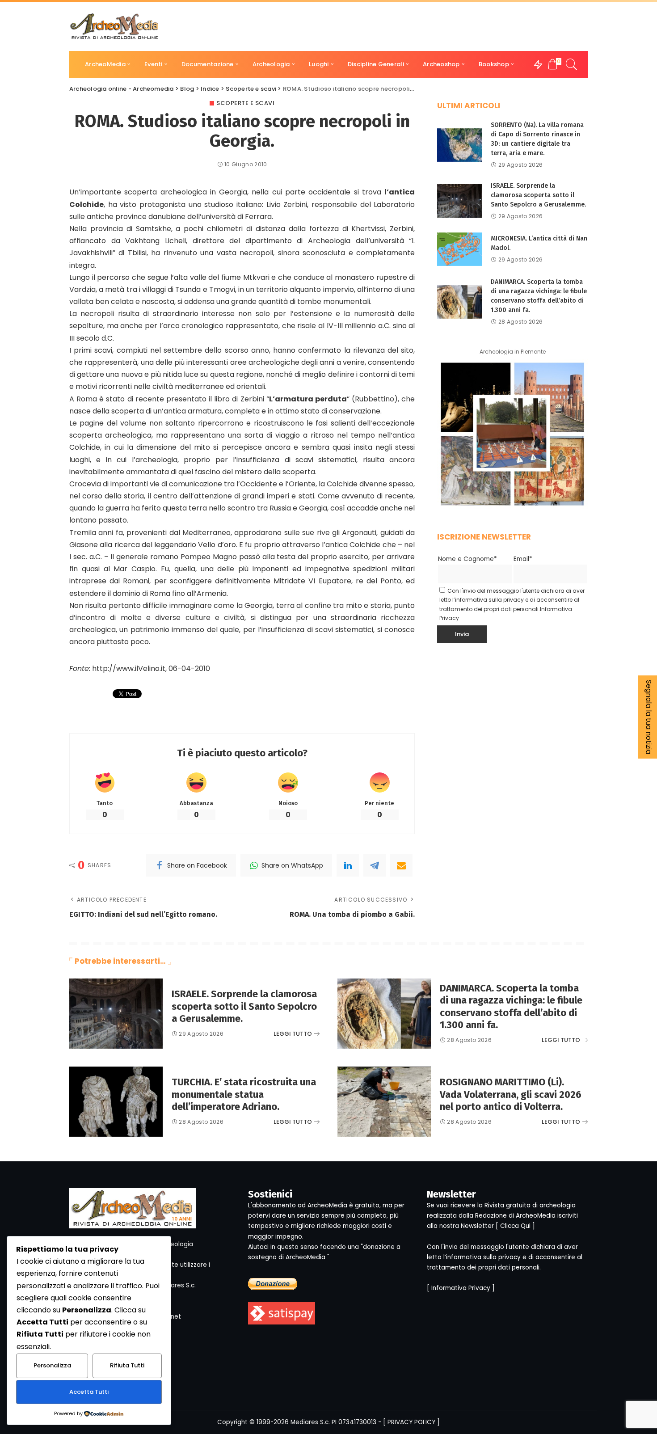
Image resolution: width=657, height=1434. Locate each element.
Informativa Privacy (460, 1288)
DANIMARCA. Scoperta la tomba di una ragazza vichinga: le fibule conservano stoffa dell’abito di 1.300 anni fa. (511, 1006)
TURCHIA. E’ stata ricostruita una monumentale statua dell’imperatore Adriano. (244, 1094)
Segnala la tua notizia (649, 717)
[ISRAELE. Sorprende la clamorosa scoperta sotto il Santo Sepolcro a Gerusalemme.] (459, 201)
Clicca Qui (515, 1226)
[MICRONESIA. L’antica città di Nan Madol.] (459, 249)
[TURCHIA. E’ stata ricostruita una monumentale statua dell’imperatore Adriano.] (116, 1102)
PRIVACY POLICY (411, 1422)
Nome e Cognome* (467, 559)
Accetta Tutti (89, 1392)
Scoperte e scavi (245, 103)
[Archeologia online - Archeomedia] (114, 26)
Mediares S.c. (310, 1422)
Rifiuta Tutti (127, 1365)
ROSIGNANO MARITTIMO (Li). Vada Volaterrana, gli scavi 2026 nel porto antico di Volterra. (510, 1094)
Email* (523, 559)
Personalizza (52, 1365)
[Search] (571, 64)
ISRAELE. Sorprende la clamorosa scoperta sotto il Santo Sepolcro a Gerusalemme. (538, 195)
